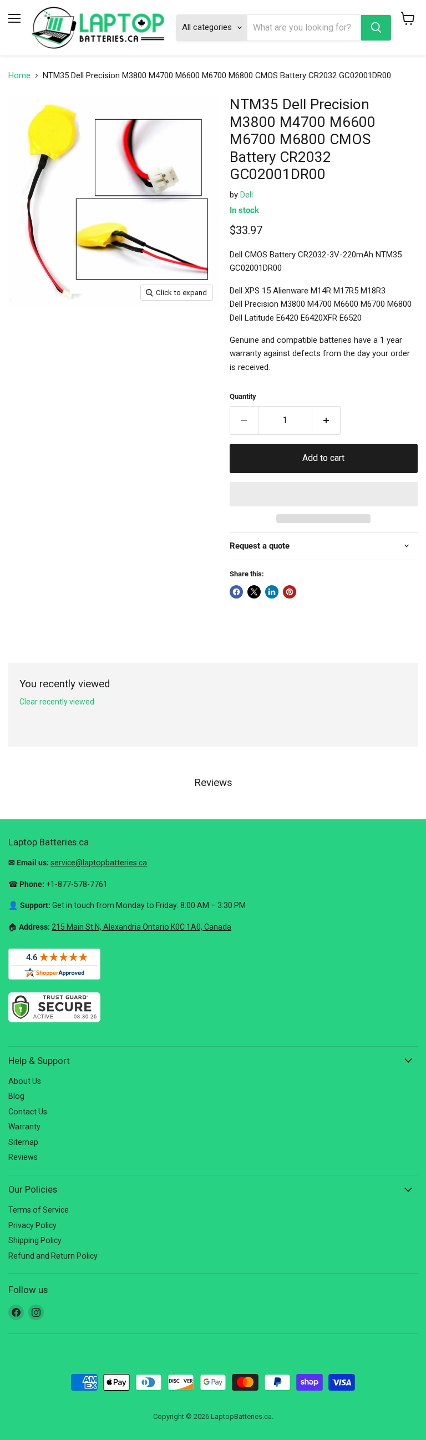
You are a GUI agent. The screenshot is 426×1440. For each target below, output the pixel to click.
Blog (16, 1096)
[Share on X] (254, 592)
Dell (246, 195)
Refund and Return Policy (53, 1255)
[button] (324, 494)
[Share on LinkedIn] (271, 592)
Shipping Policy (35, 1240)
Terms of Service (38, 1209)
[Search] (376, 27)
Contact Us (27, 1111)
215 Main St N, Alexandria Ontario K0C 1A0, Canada (141, 926)
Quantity (243, 396)
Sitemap (23, 1142)
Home (19, 75)
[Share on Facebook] (236, 592)
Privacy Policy (32, 1225)
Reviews (23, 1157)
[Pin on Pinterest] (289, 592)
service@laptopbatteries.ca (98, 862)
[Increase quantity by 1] (326, 420)
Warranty (24, 1126)
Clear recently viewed (56, 701)
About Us (24, 1081)
